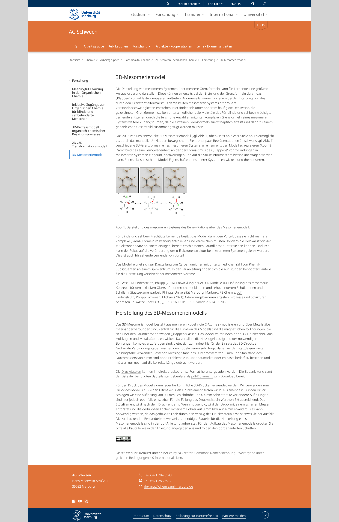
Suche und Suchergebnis (264, 3)
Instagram (86, 502)
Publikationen (118, 46)
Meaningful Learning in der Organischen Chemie (87, 92)
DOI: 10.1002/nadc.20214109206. (202, 302)
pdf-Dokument (202, 376)
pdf (239, 292)
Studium (138, 14)
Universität (253, 14)
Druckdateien (131, 371)
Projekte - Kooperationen (173, 46)
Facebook (73, 502)
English (237, 4)
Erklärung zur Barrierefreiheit (197, 516)
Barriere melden (234, 516)
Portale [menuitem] (214, 4)
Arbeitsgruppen (109, 60)
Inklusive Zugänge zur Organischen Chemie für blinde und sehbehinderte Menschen (88, 111)
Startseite (74, 60)
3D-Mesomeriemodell (88, 155)
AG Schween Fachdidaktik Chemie (176, 60)
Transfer (192, 14)
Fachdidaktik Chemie (137, 60)
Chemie (90, 60)
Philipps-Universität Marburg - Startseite (91, 13)
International (222, 14)
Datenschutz (162, 516)
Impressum (141, 516)
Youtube (79, 502)
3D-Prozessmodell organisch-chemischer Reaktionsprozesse (88, 130)
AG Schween (75, 46)
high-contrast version (253, 3)
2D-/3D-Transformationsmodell (89, 144)
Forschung (165, 14)
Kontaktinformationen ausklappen (265, 514)
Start (167, 3)
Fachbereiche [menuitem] (187, 4)
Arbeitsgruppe (94, 46)
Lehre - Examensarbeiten (214, 46)
